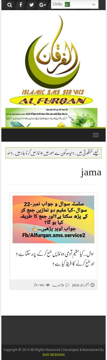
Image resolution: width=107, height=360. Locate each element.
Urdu (58, 4)
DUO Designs (54, 355)
